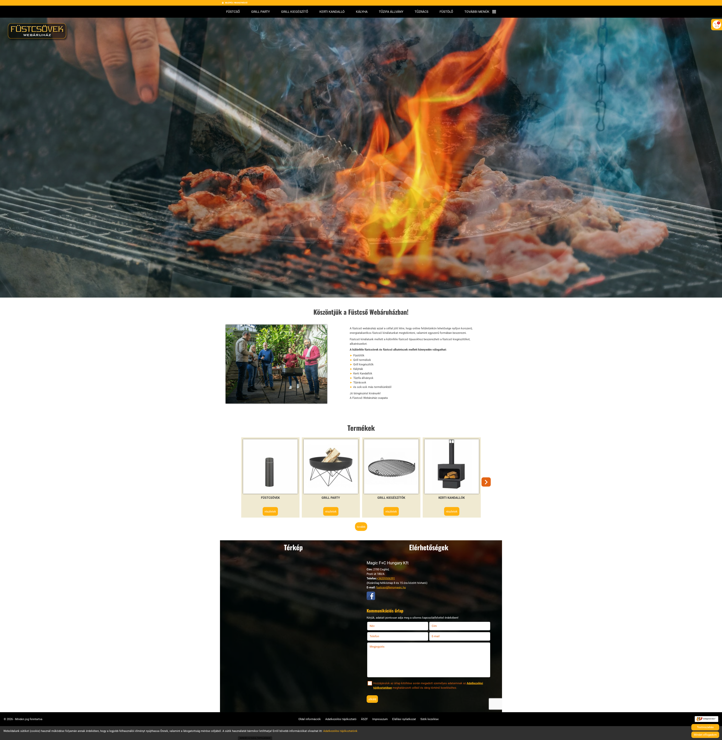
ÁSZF (364, 719)
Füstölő (446, 12)
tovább (361, 526)
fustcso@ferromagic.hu (391, 587)
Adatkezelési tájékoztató (340, 719)
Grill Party (260, 12)
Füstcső (233, 12)
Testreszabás (705, 727)
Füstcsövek (270, 498)
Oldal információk (309, 719)
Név (377, 626)
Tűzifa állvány (391, 12)
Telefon (379, 636)
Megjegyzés (377, 646)
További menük (476, 12)
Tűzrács (421, 12)
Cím (434, 626)
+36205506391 (386, 578)
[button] (486, 482)
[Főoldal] (38, 32)
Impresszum (380, 719)
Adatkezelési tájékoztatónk (340, 731)
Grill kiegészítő (294, 12)
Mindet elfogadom (705, 734)
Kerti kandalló (332, 12)
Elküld (372, 699)
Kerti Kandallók (451, 498)
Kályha (362, 12)
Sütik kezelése (429, 719)
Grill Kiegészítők (391, 498)
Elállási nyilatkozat (404, 719)
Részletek (270, 511)
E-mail (440, 636)
